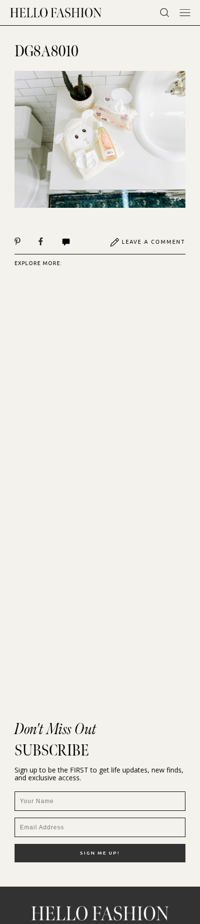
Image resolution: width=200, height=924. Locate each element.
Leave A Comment (153, 242)
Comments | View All (76, 242)
